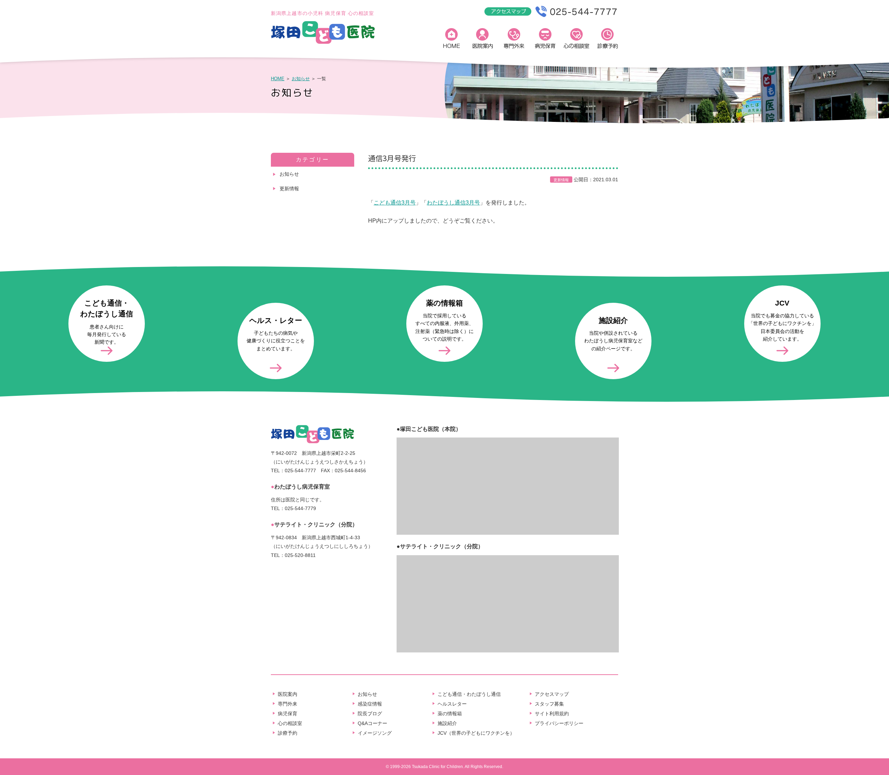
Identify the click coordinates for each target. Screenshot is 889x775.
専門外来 (514, 40)
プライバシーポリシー (559, 723)
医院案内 (483, 40)
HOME (451, 40)
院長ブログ (370, 713)
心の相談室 (576, 40)
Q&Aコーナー (372, 723)
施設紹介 (447, 723)
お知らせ (301, 78)
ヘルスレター (452, 704)
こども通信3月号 (395, 203)
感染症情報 (370, 704)
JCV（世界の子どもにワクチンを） (476, 733)
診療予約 (608, 40)
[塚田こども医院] (323, 42)
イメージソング (375, 733)
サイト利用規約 (552, 713)
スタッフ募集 (549, 704)
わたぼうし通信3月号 (453, 203)
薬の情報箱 (450, 713)
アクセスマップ (552, 694)
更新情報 (289, 188)
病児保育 (545, 40)
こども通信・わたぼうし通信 (469, 694)
